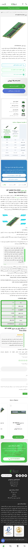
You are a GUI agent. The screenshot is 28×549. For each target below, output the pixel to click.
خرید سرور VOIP (14, 485)
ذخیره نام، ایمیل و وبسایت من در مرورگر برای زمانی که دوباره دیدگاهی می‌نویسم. (14, 388)
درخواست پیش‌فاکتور (13, 91)
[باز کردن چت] (3, 541)
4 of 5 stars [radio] (21, 360)
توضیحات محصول (21, 184)
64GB (13, 306)
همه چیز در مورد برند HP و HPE (14, 498)
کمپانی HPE (17, 197)
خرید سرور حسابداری (14, 482)
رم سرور (5, 12)
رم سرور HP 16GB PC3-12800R (18, 423)
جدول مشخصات (11, 184)
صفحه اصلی (24, 12)
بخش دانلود (14, 496)
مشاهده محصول (7, 137)
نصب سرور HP (14, 492)
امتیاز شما (24, 357)
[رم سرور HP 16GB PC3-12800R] (11, 405)
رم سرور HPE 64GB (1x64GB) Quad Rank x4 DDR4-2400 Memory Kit (7, 131)
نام (26, 375)
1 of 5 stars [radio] (26, 360)
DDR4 (13, 309)
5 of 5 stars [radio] (19, 360)
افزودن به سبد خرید (14, 86)
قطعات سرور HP (11, 12)
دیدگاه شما (24, 364)
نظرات (3, 184)
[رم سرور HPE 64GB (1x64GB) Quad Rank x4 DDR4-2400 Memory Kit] (7, 127)
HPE (13, 302)
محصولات (18, 12)
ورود (3, 4)
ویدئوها (14, 494)
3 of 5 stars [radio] (23, 360)
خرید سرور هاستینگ (14, 484)
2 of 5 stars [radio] (25, 360)
